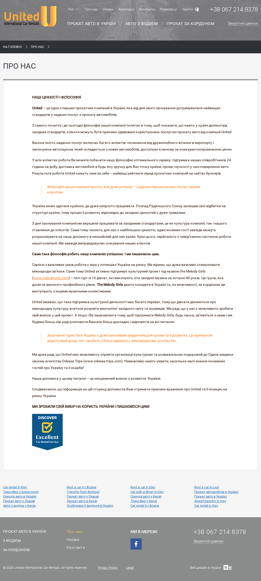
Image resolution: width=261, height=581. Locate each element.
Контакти (147, 9)
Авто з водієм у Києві (19, 506)
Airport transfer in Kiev (210, 501)
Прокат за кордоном (190, 23)
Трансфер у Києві (143, 501)
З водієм (12, 541)
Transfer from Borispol (83, 492)
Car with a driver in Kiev (147, 492)
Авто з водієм (141, 23)
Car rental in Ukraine (144, 506)
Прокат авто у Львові (83, 496)
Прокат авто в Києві (82, 501)
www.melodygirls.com (51, 278)
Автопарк (126, 9)
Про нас (91, 9)
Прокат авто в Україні (91, 23)
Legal (130, 568)
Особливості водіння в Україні (90, 506)
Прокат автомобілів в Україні (216, 492)
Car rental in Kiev (15, 487)
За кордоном (16, 550)
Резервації (168, 9)
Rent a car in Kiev (142, 487)
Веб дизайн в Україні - (207, 567)
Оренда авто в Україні (19, 496)
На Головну (12, 47)
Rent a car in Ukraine (81, 487)
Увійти (187, 9)
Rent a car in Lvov (206, 487)
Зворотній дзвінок (243, 23)
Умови (108, 9)
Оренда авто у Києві (145, 496)
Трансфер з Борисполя (20, 492)
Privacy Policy (108, 568)
